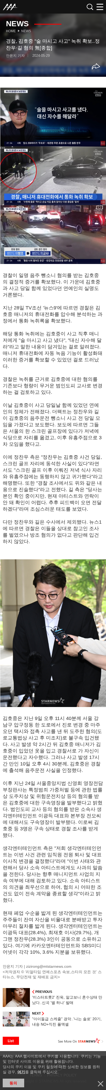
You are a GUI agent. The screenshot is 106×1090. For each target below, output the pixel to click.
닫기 (100, 1083)
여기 (21, 1072)
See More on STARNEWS (80, 1041)
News (26, 31)
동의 (13, 1083)
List (11, 1041)
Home (11, 31)
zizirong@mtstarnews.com (48, 966)
